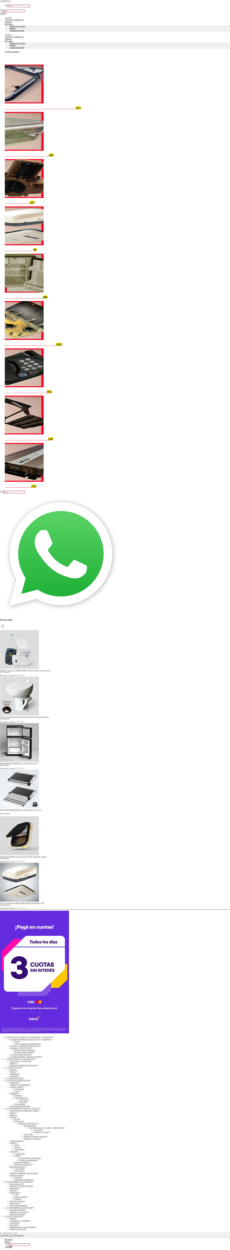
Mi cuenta (8, 1239)
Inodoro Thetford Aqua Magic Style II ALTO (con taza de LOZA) (24, 717)
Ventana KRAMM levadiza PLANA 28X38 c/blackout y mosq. (23, 857)
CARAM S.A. (5, 1)
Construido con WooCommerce (12, 1235)
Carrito (8, 1247)
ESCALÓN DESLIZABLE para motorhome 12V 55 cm (20, 810)
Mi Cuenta (9, 24)
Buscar (7, 1242)
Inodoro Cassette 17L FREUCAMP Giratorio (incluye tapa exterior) (25, 670)
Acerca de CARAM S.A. (14, 20)
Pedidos (13, 28)
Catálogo (8, 18)
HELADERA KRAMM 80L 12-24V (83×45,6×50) (18, 763)
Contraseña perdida (17, 31)
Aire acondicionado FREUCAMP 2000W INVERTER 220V (22, 903)
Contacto (8, 22)
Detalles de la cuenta (17, 26)
